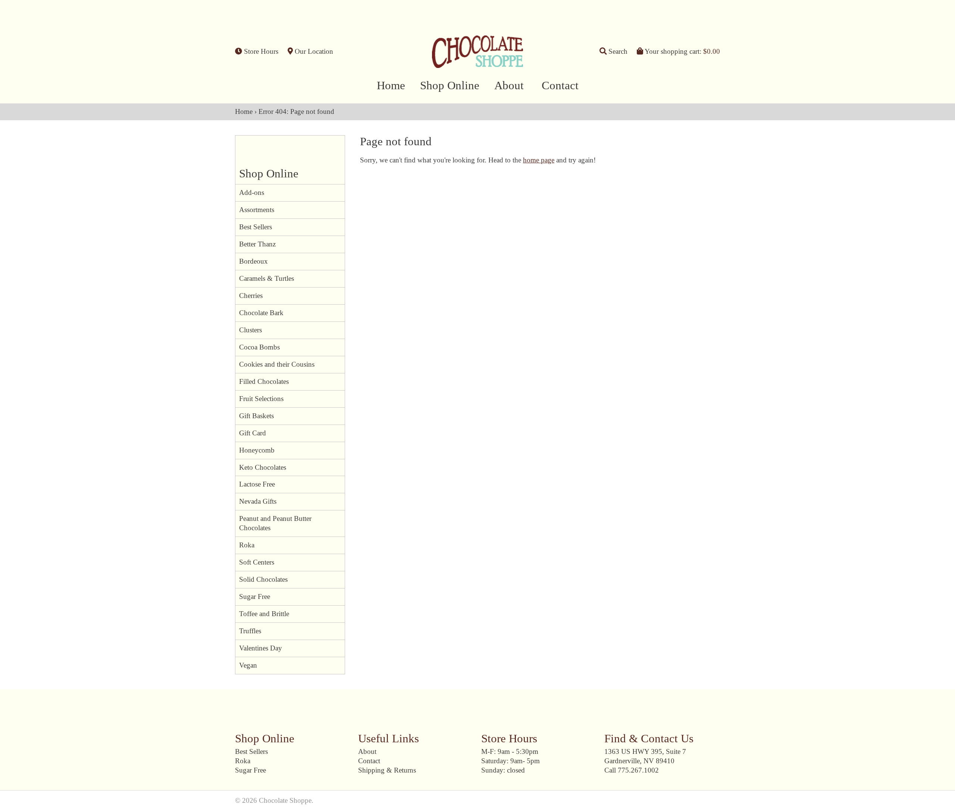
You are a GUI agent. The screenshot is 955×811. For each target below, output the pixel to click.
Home (391, 85)
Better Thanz (257, 244)
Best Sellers (255, 227)
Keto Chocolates (262, 467)
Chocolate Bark (261, 313)
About (509, 85)
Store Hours (260, 51)
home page (538, 160)
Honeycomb (257, 450)
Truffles (250, 631)
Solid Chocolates (263, 579)
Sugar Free (254, 596)
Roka (246, 545)
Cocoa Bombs (259, 347)
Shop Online (449, 85)
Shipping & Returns (387, 770)
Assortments (256, 210)
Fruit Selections (261, 399)
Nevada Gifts (257, 501)
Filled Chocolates (264, 381)
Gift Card (252, 433)
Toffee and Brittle (264, 614)
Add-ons (251, 192)
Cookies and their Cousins (276, 364)
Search (617, 51)
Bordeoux (253, 261)
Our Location (313, 51)
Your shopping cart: (681, 51)
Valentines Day (260, 648)
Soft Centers (256, 562)
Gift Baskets (256, 416)
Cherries (251, 295)
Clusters (250, 330)
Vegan (248, 665)
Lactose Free (257, 484)
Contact (560, 85)
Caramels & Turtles (266, 278)
